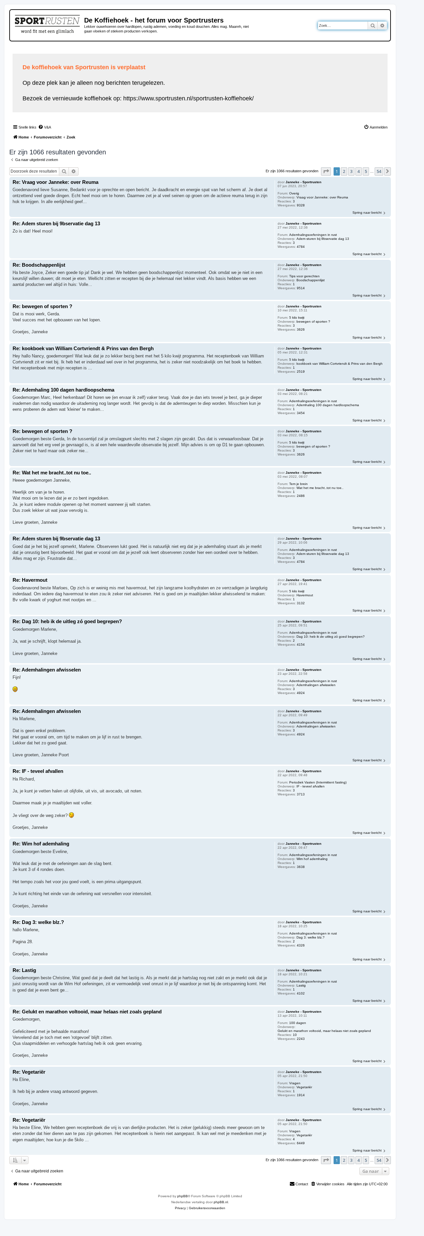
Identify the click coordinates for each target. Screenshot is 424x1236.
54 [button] (379, 171)
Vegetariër (304, 1087)
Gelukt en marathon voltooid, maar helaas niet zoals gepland (324, 1031)
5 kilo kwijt (296, 317)
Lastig (301, 985)
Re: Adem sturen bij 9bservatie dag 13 (56, 223)
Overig (294, 193)
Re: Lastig (24, 970)
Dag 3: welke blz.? (310, 937)
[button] (326, 171)
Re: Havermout (30, 580)
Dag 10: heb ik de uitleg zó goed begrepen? (330, 636)
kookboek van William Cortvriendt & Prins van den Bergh (339, 363)
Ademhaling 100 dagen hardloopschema (327, 405)
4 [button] (358, 171)
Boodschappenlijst (310, 280)
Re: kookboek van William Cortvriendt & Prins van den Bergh (83, 348)
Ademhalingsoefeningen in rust (313, 235)
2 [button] (344, 171)
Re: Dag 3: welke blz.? (38, 922)
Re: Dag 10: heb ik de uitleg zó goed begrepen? (67, 621)
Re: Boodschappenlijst (39, 265)
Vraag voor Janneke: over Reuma (322, 197)
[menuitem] (44, 127)
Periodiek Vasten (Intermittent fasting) (317, 782)
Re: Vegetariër (29, 1072)
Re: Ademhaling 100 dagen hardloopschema (63, 390)
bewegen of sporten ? (313, 321)
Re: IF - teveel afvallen (38, 771)
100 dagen (297, 1023)
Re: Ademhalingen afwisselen (47, 669)
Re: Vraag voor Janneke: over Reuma (55, 182)
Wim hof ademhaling (312, 859)
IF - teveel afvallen (310, 786)
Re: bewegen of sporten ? (42, 306)
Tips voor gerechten (304, 276)
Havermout (304, 595)
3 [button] (351, 171)
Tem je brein (298, 484)
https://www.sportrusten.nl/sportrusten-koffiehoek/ (188, 98)
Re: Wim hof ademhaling (41, 843)
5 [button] (366, 171)
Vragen (294, 1083)
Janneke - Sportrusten (303, 182)
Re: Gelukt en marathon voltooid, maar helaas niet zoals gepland (87, 1011)
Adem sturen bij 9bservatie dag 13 (322, 239)
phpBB (182, 1196)
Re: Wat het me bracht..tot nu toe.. (52, 472)
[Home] (48, 23)
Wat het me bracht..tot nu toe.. (320, 488)
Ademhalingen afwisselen (316, 685)
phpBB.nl (221, 1202)
